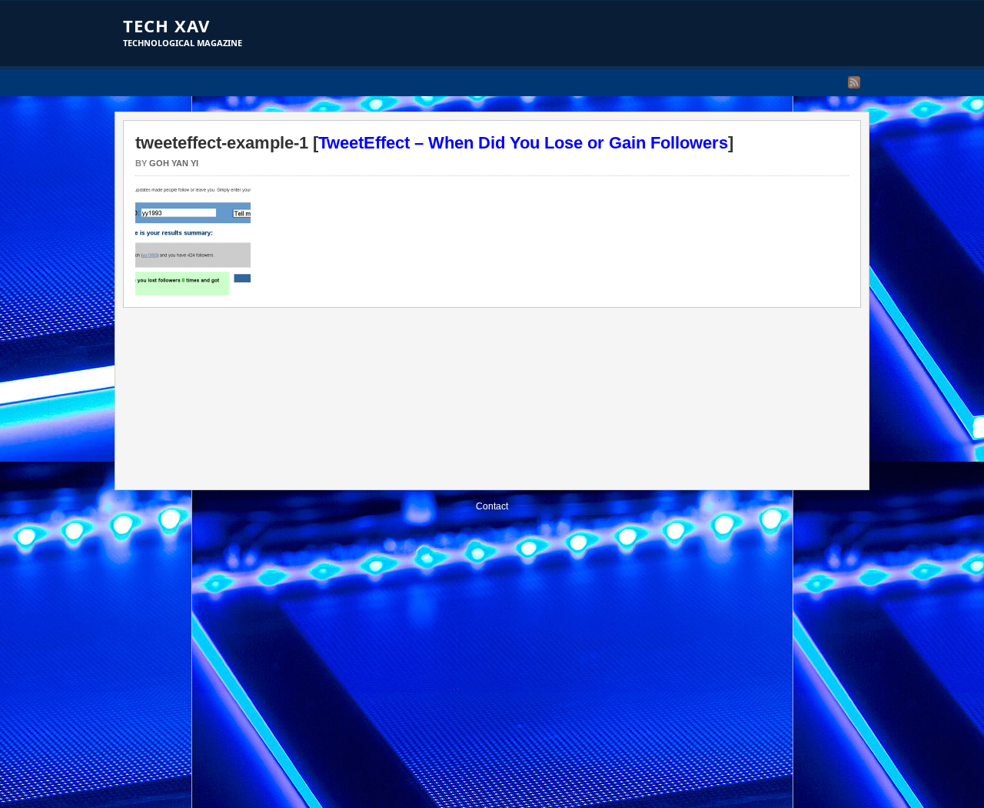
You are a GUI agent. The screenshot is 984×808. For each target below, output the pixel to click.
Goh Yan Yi (173, 163)
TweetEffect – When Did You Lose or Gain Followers (523, 142)
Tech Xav (166, 25)
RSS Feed (854, 82)
